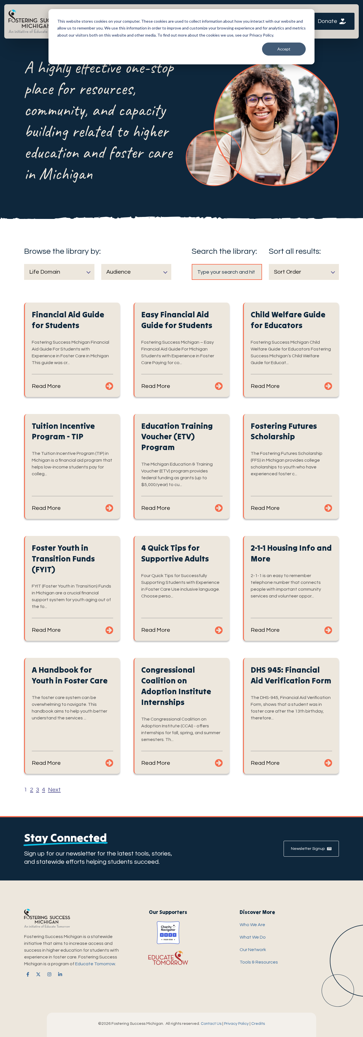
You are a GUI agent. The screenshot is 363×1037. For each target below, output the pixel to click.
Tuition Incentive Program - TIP (63, 431)
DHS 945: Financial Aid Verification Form (291, 675)
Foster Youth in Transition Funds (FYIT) (63, 559)
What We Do (253, 937)
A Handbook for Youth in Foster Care (69, 675)
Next (54, 790)
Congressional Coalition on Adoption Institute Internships (176, 686)
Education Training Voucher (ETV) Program (177, 437)
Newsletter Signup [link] (308, 849)
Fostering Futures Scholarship (284, 431)
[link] (37, 21)
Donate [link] (327, 21)
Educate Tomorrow (95, 964)
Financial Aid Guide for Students (68, 319)
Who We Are (252, 924)
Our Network (253, 949)
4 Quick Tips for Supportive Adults (175, 553)
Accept (283, 49)
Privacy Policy (236, 1024)
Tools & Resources (259, 962)
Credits (258, 1024)
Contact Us (211, 1024)
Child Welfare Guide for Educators (288, 319)
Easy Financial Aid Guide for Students (176, 319)
